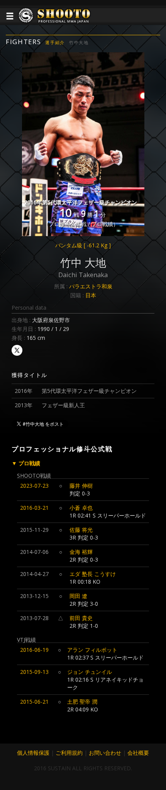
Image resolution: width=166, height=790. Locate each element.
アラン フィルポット (92, 649)
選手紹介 (55, 42)
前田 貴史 (81, 618)
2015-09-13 (34, 671)
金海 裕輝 (81, 551)
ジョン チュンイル (89, 671)
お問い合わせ (105, 752)
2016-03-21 (34, 507)
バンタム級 (83, 245)
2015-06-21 (34, 701)
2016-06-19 (34, 649)
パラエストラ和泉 (90, 286)
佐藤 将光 (81, 529)
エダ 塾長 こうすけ (92, 574)
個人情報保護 (33, 752)
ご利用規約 (69, 752)
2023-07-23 (34, 485)
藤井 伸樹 (81, 485)
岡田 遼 (78, 596)
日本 (90, 295)
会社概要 (138, 752)
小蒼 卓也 (81, 507)
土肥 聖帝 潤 (82, 701)
